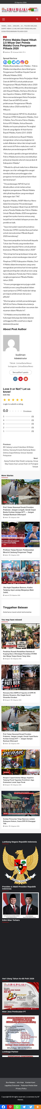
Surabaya (13, 646)
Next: (21, 462)
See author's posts (20, 372)
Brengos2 (7, 658)
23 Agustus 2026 (14, 517)
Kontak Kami (30, 1082)
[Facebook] (5, 62)
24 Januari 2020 (17, 52)
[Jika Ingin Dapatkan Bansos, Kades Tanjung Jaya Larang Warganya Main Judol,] (20, 572)
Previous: (19, 450)
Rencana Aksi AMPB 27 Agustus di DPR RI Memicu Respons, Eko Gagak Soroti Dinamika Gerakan (19, 695)
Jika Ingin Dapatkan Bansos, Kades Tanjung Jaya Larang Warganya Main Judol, (18, 590)
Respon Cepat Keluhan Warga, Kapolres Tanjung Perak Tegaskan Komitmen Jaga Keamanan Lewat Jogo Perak (18, 780)
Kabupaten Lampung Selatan (16, 582)
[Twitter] (18, 62)
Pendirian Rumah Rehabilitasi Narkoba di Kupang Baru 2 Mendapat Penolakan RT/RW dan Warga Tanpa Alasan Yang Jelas (20, 654)
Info (5, 37)
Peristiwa (6, 646)
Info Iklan (20, 1082)
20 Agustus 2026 (15, 595)
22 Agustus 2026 (14, 555)
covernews (31, 1097)
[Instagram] (22, 62)
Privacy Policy (21, 1088)
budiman (7, 52)
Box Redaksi (10, 1082)
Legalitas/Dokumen (12, 1085)
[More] (26, 62)
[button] (3, 19)
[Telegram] (14, 62)
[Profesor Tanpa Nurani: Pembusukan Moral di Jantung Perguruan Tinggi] (20, 534)
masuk (14, 612)
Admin (6, 517)
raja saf (7, 595)
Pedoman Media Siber (29, 1085)
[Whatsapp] (9, 62)
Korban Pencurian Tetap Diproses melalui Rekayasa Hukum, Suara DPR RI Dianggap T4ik (19, 821)
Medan (6, 813)
